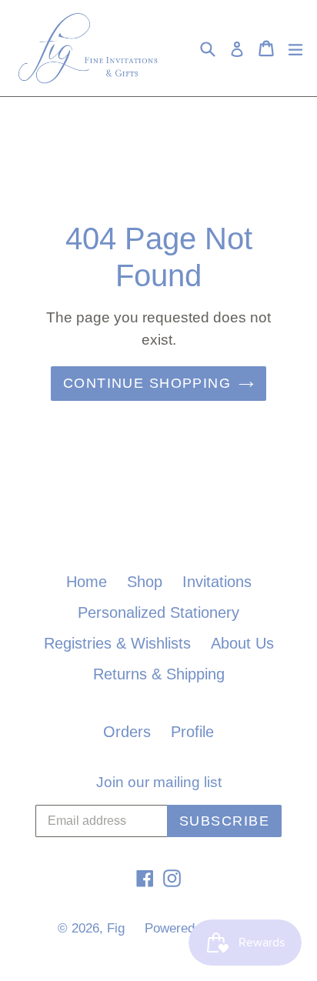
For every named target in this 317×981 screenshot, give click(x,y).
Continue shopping (147, 383)
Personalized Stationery (158, 612)
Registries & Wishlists (117, 643)
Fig (116, 928)
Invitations (217, 581)
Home (86, 581)
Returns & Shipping (159, 674)
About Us (242, 643)
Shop (144, 581)
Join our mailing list (159, 782)
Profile (192, 731)
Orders (127, 731)
